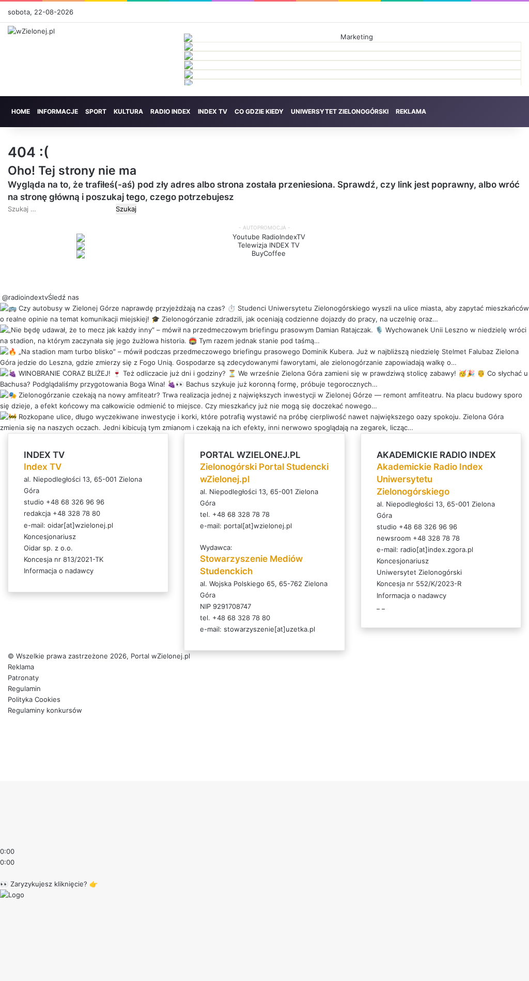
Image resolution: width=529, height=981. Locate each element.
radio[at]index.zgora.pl (436, 549)
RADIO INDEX (170, 111)
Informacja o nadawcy (59, 570)
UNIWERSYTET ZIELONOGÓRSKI (339, 111)
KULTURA (128, 111)
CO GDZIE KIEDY (259, 111)
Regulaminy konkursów (45, 710)
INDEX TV (212, 111)
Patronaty (23, 677)
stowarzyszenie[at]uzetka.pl (269, 629)
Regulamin (24, 688)
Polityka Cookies (34, 699)
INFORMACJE (57, 111)
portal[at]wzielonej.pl (258, 526)
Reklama (21, 667)
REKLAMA (411, 111)
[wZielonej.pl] (31, 31)
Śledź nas (63, 297)
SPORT (95, 111)
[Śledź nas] (1, 297)
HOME (20, 111)
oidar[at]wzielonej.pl (80, 525)
